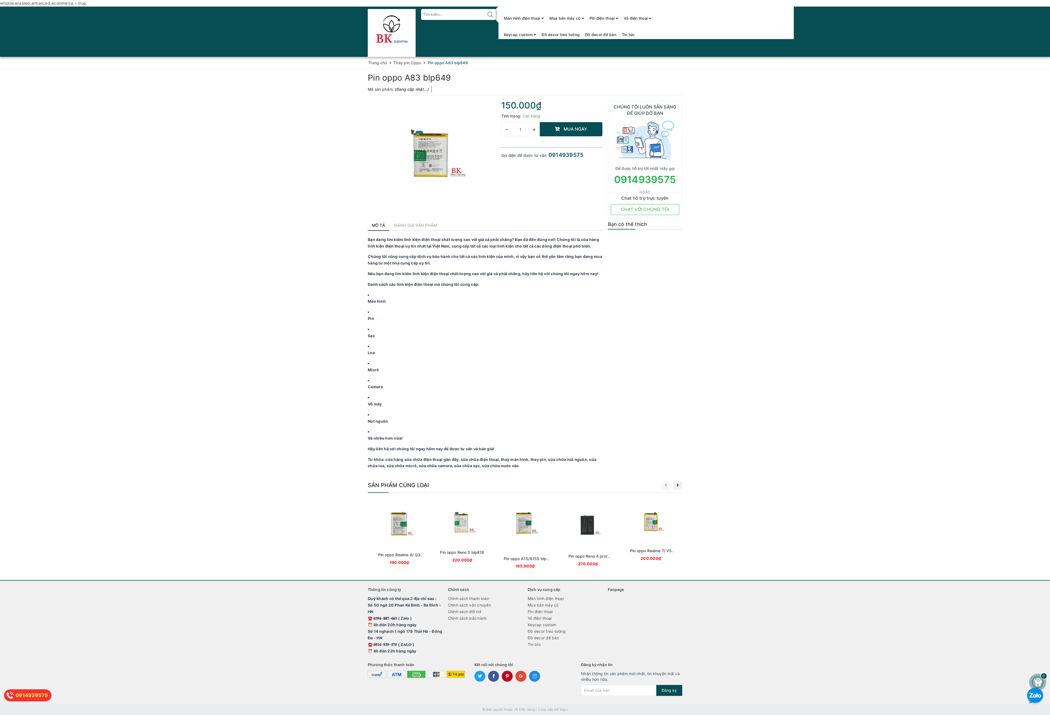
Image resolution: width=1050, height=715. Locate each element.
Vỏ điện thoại (636, 18)
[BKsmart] (392, 31)
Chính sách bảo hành (467, 618)
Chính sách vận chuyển (469, 605)
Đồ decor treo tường (561, 34)
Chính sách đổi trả (465, 611)
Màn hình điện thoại (522, 18)
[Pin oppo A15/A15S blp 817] (525, 535)
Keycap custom (519, 34)
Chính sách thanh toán (468, 598)
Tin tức (628, 34)
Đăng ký (669, 690)
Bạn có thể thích (627, 224)
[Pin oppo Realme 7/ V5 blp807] (650, 531)
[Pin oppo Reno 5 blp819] (462, 532)
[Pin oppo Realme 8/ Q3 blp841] (399, 533)
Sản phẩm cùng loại (398, 485)
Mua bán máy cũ (565, 18)
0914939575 (566, 155)
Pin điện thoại (603, 18)
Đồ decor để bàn (600, 34)
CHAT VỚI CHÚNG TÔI (645, 209)
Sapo (564, 709)
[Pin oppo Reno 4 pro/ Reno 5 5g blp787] (588, 534)
